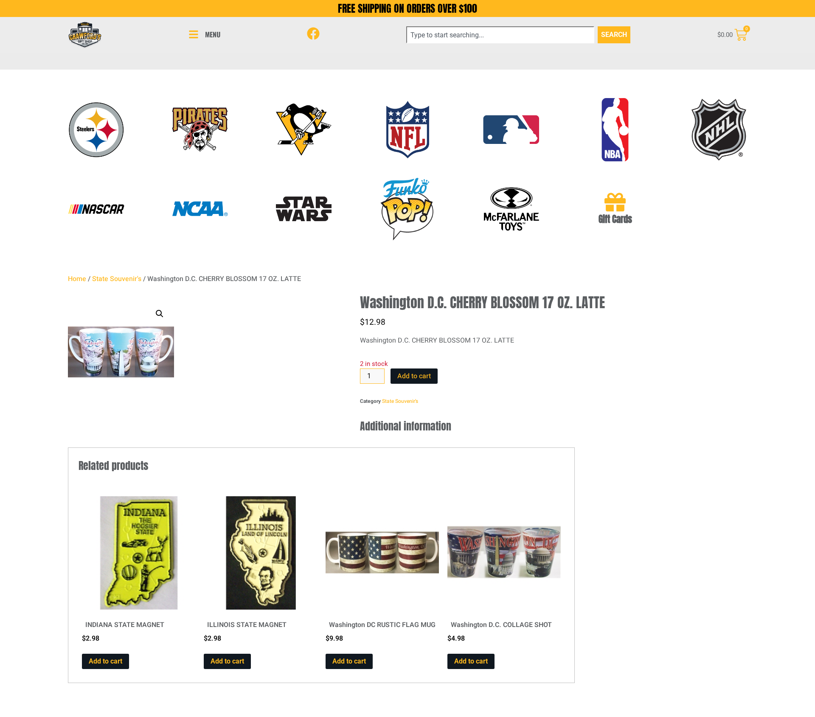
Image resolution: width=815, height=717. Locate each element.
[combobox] (500, 34)
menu (212, 34)
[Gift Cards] (615, 202)
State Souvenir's (116, 279)
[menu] (193, 34)
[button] (159, 313)
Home (77, 279)
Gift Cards (615, 219)
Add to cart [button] (105, 661)
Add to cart (414, 376)
